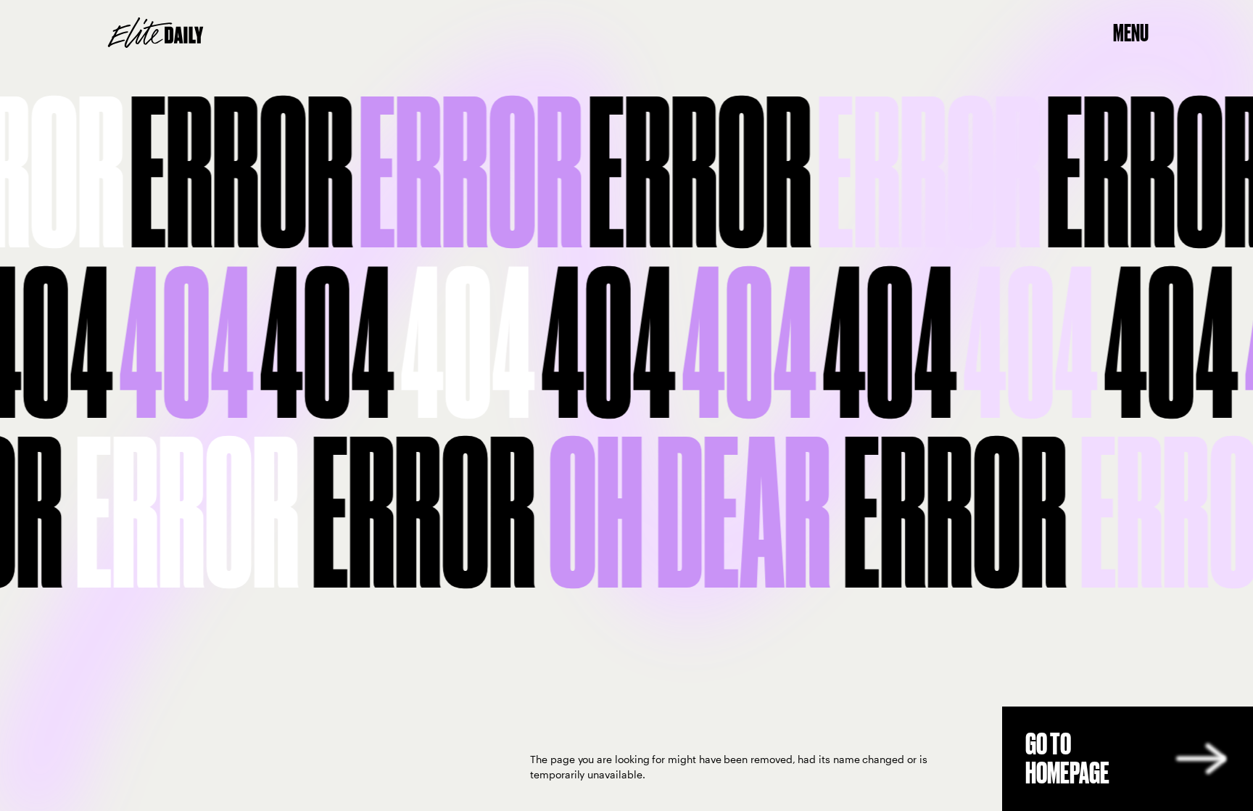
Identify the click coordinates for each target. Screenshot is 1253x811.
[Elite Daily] (155, 32)
